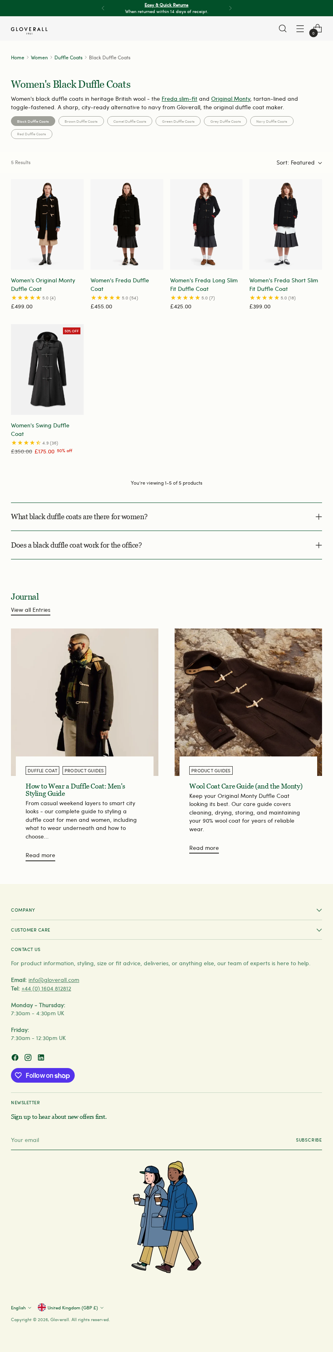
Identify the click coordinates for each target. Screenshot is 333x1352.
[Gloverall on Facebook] (16, 1058)
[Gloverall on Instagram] (29, 1058)
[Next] (230, 8)
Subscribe (309, 1140)
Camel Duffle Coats (129, 121)
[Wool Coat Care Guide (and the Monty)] (248, 702)
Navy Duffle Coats (271, 121)
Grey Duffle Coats (225, 121)
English (18, 1307)
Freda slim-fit (179, 98)
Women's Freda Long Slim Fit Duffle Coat (204, 284)
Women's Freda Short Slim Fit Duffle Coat (283, 284)
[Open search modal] (283, 28)
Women (39, 57)
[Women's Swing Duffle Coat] (47, 369)
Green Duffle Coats (178, 121)
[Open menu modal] (300, 28)
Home (17, 57)
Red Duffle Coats (31, 133)
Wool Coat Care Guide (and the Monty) (245, 786)
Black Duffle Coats (33, 121)
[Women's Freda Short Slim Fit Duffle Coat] (285, 224)
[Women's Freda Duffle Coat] (127, 224)
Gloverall (59, 1319)
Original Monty (230, 98)
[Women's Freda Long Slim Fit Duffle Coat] (206, 224)
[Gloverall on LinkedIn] (42, 1058)
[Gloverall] (29, 31)
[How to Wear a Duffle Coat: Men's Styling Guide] (84, 702)
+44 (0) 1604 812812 (46, 988)
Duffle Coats (68, 57)
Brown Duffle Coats (81, 121)
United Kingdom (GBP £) (73, 1307)
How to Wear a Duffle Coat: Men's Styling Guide (75, 789)
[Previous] (103, 8)
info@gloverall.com (53, 980)
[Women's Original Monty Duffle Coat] (47, 224)
